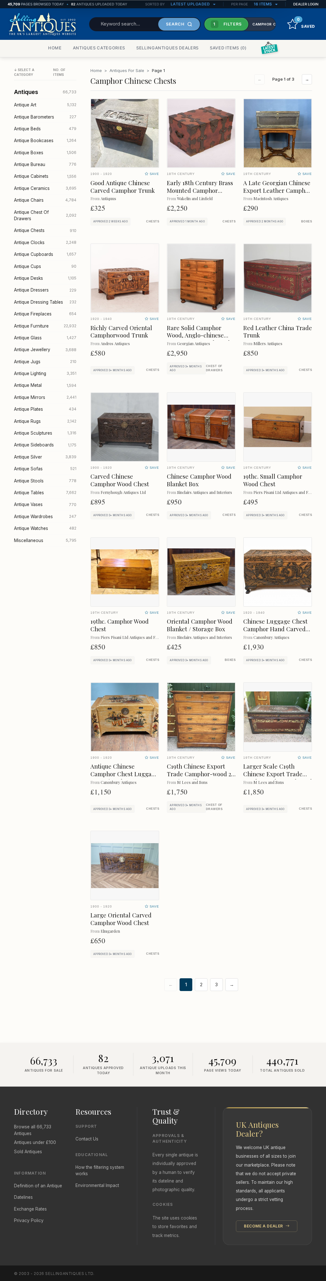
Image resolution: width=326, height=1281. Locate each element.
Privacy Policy (29, 1220)
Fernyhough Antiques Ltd (123, 492)
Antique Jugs (45, 361)
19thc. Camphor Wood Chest (119, 625)
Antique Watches (45, 528)
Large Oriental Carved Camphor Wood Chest (121, 919)
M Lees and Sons (192, 782)
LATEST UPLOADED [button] (191, 4)
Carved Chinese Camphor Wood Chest (119, 480)
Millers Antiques (267, 343)
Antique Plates (45, 409)
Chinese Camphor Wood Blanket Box (199, 480)
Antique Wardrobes (45, 516)
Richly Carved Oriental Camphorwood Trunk (121, 331)
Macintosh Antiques (270, 198)
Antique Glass (45, 337)
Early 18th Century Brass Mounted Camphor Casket (200, 190)
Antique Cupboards (45, 254)
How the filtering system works (99, 1170)
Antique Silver (45, 457)
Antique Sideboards (45, 444)
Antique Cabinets (45, 176)
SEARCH (175, 23)
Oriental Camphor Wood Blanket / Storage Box (199, 625)
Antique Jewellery (45, 349)
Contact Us (86, 1138)
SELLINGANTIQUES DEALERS (167, 47)
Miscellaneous (45, 540)
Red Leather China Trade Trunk (277, 331)
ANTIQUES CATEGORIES (99, 47)
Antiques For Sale (127, 70)
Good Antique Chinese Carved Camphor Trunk (122, 186)
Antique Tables (45, 492)
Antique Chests (45, 230)
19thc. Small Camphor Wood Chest (272, 480)
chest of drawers (214, 368)
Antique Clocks (45, 242)
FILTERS (227, 23)
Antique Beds (45, 128)
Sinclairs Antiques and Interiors (204, 492)
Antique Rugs (45, 421)
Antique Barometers (45, 116)
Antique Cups (45, 266)
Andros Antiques (115, 343)
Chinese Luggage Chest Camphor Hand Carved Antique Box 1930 (275, 628)
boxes (306, 221)
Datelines (23, 1197)
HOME (55, 47)
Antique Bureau (45, 164)
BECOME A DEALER (264, 1226)
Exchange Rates (30, 1209)
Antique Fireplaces (45, 313)
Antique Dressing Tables (45, 302)
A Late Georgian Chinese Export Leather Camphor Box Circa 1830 (277, 190)
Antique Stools (45, 480)
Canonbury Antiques (271, 637)
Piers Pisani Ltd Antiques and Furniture (287, 492)
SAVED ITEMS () (228, 47)
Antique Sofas (45, 468)
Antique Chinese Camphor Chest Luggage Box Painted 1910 (124, 773)
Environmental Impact (97, 1185)
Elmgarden (110, 931)
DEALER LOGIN (305, 4)
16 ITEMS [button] (263, 4)
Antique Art (45, 104)
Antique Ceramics (45, 188)
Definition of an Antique (38, 1185)
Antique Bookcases (45, 140)
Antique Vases (45, 504)
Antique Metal (45, 385)
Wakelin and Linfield (195, 198)
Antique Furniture (45, 326)
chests (152, 221)
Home (96, 70)
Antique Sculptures (45, 433)
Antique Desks (45, 278)
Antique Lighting (45, 373)
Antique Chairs (45, 200)
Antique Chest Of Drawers (45, 215)
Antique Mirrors (45, 397)
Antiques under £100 (35, 1142)
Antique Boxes (45, 152)
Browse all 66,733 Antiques (32, 1130)
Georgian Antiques (193, 343)
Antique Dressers (45, 290)
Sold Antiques (28, 1151)
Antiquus (108, 198)
